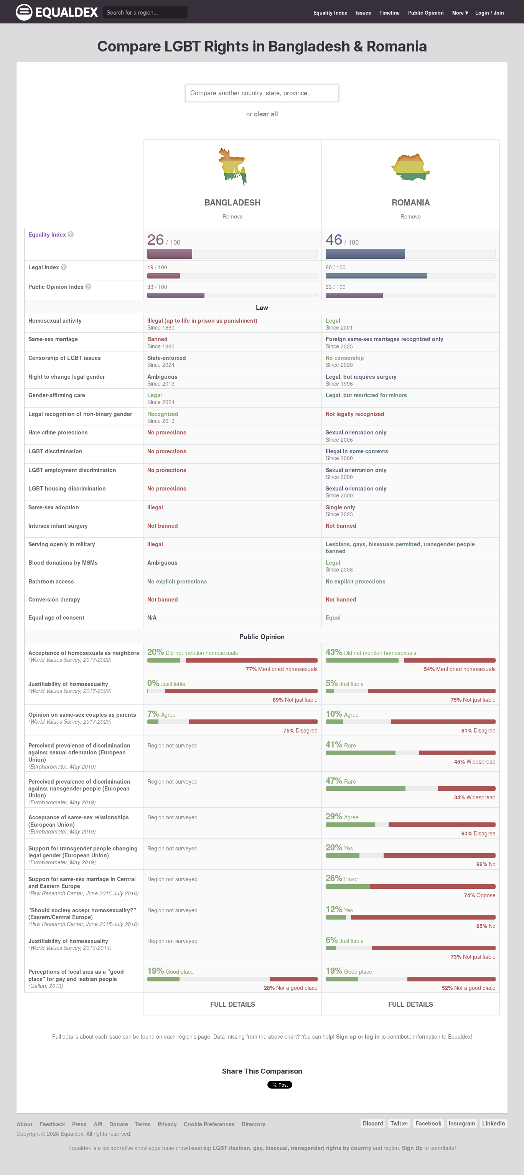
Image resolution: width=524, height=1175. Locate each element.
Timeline (389, 12)
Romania (411, 202)
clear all (266, 113)
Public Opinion (426, 12)
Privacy (167, 1124)
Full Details (232, 1004)
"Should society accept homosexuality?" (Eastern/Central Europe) (82, 913)
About (24, 1124)
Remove (232, 216)
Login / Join (489, 12)
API (98, 1124)
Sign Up (412, 1148)
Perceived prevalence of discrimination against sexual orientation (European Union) (79, 752)
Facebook (428, 1123)
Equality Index (330, 12)
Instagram (462, 1123)
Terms (143, 1124)
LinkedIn (493, 1123)
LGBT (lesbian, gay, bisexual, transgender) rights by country (292, 1148)
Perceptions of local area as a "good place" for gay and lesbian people (76, 975)
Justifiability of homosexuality (68, 684)
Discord (373, 1123)
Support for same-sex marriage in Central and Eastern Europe (82, 882)
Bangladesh (232, 202)
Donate (118, 1124)
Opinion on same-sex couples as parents (82, 714)
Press (79, 1124)
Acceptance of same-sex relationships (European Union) (78, 820)
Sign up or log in (358, 1036)
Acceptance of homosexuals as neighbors (83, 652)
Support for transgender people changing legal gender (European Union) (83, 851)
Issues (363, 12)
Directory (253, 1124)
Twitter (399, 1123)
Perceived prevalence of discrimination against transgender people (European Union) (79, 788)
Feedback (52, 1124)
